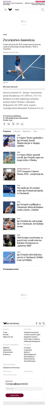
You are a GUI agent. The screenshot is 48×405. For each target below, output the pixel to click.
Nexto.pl (27, 352)
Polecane (17, 131)
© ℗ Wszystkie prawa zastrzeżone (15, 118)
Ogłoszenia (7, 350)
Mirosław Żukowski (10, 87)
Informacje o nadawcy (32, 339)
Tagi (35, 131)
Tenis (5, 34)
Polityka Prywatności (31, 332)
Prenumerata (8, 352)
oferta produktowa (10, 375)
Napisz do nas (8, 337)
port (17, 10)
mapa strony (7, 371)
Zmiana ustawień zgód (32, 335)
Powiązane (7, 131)
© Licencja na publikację (12, 116)
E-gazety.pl (28, 350)
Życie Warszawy (29, 361)
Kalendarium (28, 371)
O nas (5, 332)
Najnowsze (27, 131)
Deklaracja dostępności (32, 341)
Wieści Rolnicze (29, 359)
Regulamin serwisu (30, 337)
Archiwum (6, 354)
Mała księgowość (30, 354)
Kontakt (6, 335)
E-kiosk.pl (27, 348)
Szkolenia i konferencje (11, 368)
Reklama (6, 348)
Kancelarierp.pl (29, 357)
